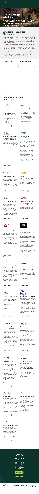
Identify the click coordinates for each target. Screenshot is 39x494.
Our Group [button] (19, 4)
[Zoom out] (17, 65)
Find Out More (7, 126)
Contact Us (33, 6)
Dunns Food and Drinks (25, 204)
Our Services (26, 4)
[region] (11, 77)
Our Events (33, 4)
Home (15, 4)
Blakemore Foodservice (28, 113)
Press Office (27, 6)
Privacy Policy (33, 486)
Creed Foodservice (31, 178)
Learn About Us (19, 476)
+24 (35, 490)
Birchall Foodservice (7, 113)
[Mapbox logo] (5, 91)
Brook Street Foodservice (8, 139)
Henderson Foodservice (12, 300)
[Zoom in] (17, 64)
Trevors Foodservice (27, 368)
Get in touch (19, 472)
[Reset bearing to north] (17, 67)
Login (34, 488)
